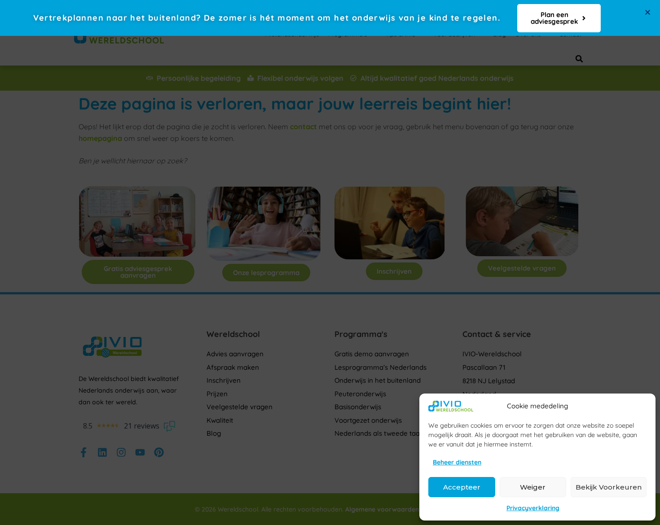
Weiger (533, 487)
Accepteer (461, 487)
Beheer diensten (457, 462)
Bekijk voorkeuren (609, 487)
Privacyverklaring (532, 508)
